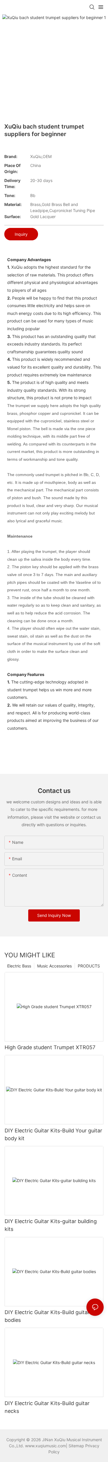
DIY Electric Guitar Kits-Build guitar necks (47, 1407)
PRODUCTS (89, 965)
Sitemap (76, 1445)
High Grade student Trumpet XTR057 (50, 1047)
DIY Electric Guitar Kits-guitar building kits (51, 1225)
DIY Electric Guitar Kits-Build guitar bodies (47, 1316)
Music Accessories (54, 965)
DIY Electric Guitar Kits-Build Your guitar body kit (53, 1134)
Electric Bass (19, 965)
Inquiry (21, 234)
